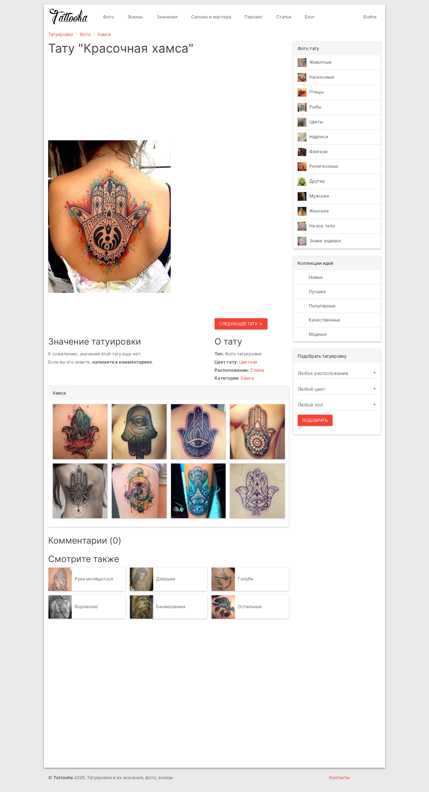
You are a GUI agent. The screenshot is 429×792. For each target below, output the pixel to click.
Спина (257, 370)
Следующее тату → (241, 323)
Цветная (248, 362)
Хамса (104, 34)
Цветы (316, 121)
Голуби (245, 579)
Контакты (339, 777)
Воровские (86, 606)
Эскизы (134, 17)
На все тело (322, 226)
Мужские (319, 196)
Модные (317, 334)
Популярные (322, 306)
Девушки (165, 579)
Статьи (283, 17)
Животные (320, 62)
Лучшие (317, 291)
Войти (369, 17)
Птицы (316, 92)
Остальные (250, 606)
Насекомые (321, 77)
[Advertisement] (168, 99)
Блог (309, 17)
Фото (108, 17)
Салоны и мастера (210, 17)
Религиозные (323, 166)
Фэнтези (318, 151)
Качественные (324, 320)
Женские (319, 211)
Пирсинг (253, 17)
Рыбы (315, 107)
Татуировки (60, 34)
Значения (167, 17)
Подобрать (315, 420)
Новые (315, 277)
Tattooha (69, 16)
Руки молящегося (94, 579)
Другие (317, 181)
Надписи (318, 136)
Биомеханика (170, 606)
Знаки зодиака (325, 241)
